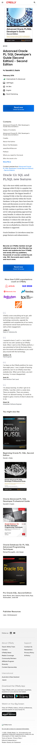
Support (27, 643)
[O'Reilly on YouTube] (14, 633)
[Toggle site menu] (2, 2)
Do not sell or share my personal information (15, 729)
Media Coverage (8, 655)
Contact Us (28, 647)
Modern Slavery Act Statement (11, 742)
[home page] (11, 2)
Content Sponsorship (9, 667)
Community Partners (9, 658)
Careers (4, 650)
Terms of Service (7, 738)
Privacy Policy (29, 653)
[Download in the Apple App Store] (8, 698)
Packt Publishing (12, 94)
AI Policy (27, 655)
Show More (7, 162)
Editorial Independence (9, 740)
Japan (4, 680)
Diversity (5, 664)
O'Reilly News (6, 653)
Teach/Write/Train (8, 647)
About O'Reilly (8, 643)
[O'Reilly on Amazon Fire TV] (9, 716)
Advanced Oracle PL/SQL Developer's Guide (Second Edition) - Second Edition (18, 168)
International (7, 673)
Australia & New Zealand (10, 677)
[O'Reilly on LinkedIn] (11, 633)
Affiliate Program (8, 661)
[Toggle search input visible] (34, 2)
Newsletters (28, 650)
